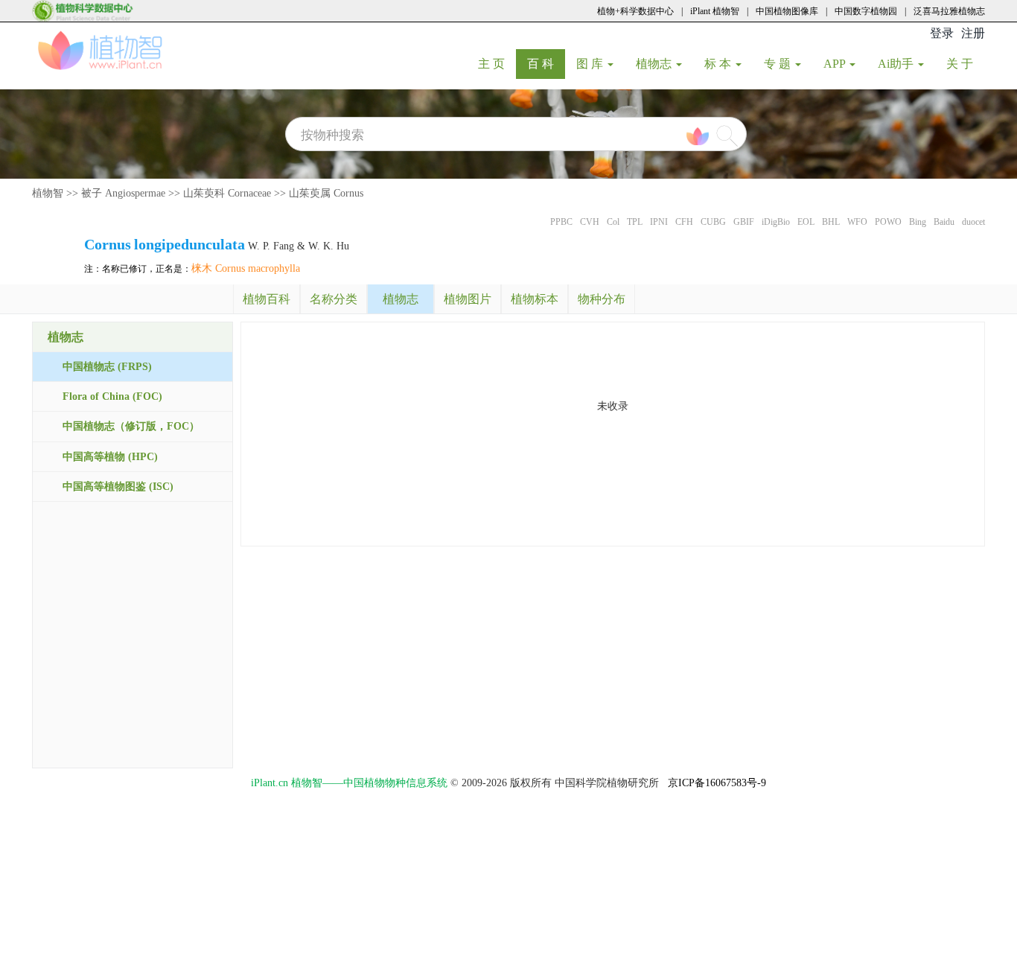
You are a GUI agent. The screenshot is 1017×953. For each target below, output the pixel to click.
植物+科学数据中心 (635, 11)
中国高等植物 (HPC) (110, 456)
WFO (857, 222)
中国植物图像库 (787, 11)
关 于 (965, 63)
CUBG (713, 222)
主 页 (497, 63)
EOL (805, 222)
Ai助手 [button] (897, 63)
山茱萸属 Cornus (326, 193)
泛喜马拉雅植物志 (949, 11)
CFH (684, 222)
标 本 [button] (719, 63)
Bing (917, 222)
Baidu (944, 222)
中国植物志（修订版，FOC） (131, 426)
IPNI (659, 222)
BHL (831, 222)
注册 (973, 33)
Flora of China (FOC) (112, 396)
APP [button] (835, 63)
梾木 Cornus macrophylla (245, 268)
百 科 (546, 63)
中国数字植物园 (866, 11)
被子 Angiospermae (123, 193)
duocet (973, 222)
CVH (589, 222)
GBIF (743, 222)
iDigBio (776, 222)
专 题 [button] (779, 63)
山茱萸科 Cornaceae (227, 193)
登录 (942, 33)
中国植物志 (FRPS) (107, 366)
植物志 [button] (655, 63)
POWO (888, 222)
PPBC (561, 222)
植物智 (47, 193)
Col (613, 222)
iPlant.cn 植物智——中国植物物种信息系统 (349, 782)
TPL (635, 222)
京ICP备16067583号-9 (717, 782)
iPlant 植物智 (714, 11)
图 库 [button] (591, 63)
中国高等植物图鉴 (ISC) (118, 486)
